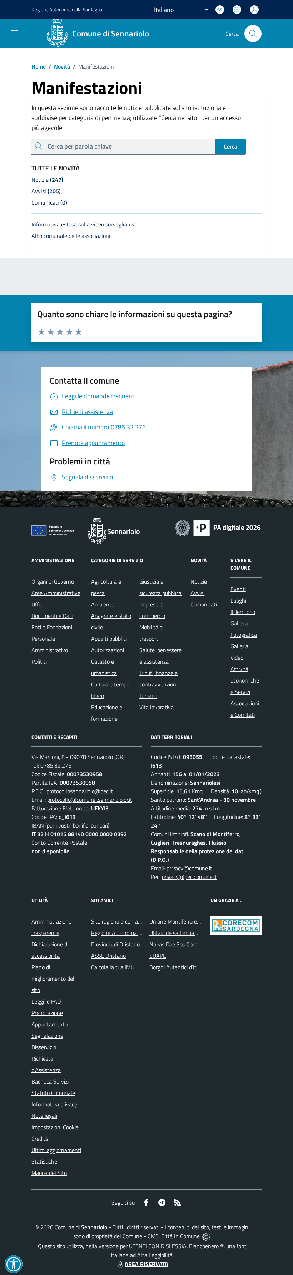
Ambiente (102, 604)
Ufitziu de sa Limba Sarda (179, 933)
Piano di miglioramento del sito (52, 978)
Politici (39, 661)
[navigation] (14, 33)
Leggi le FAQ (46, 1001)
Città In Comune (180, 1236)
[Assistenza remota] (206, 1236)
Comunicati (203, 604)
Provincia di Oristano (115, 944)
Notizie (198, 581)
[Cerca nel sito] (253, 33)
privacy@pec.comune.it (189, 876)
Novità (59, 66)
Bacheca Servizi (50, 1081)
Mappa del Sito (49, 1173)
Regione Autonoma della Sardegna (132, 933)
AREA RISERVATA (146, 1264)
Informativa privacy (54, 1104)
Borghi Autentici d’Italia (177, 967)
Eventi (238, 589)
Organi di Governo (52, 581)
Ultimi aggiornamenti (56, 1150)
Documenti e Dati (52, 615)
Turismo (148, 695)
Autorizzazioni (107, 650)
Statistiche (44, 1161)
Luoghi (238, 600)
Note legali (44, 1115)
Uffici (37, 604)
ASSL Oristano (108, 955)
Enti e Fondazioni (51, 627)
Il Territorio (242, 612)
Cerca (230, 146)
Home (38, 66)
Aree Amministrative (55, 593)
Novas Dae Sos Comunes (179, 944)
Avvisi (197, 593)
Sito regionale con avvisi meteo (128, 921)
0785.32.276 (55, 765)
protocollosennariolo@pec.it (79, 791)
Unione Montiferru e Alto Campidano (192, 921)
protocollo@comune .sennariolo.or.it (89, 799)
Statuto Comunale (53, 1093)
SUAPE (157, 955)
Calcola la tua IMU (112, 967)
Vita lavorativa (156, 707)
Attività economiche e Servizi (244, 680)
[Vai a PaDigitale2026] (218, 527)
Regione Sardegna (66, 9)
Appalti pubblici (109, 638)
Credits (39, 1138)
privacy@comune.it (189, 868)
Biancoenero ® (206, 1246)
